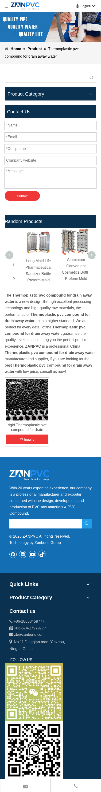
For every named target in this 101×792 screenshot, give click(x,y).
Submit (22, 196)
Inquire (29, 439)
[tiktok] (42, 554)
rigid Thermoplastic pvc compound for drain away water (27, 427)
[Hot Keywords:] (91, 77)
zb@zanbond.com (29, 634)
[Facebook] (13, 554)
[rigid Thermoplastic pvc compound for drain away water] (27, 399)
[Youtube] (32, 554)
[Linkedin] (23, 554)
